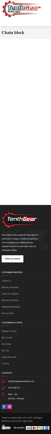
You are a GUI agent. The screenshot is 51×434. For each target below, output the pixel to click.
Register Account (9, 331)
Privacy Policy (8, 313)
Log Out (5, 363)
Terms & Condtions (10, 294)
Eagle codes (27, 421)
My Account (7, 337)
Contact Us (6, 281)
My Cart (5, 350)
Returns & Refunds (10, 287)
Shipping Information (11, 307)
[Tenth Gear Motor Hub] (22, 9)
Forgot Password (9, 357)
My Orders (6, 344)
